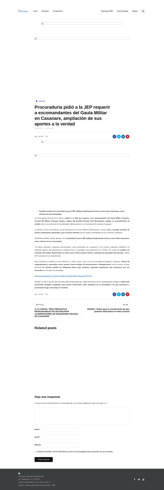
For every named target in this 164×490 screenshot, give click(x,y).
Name (37, 429)
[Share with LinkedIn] (123, 136)
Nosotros (45, 11)
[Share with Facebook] (114, 136)
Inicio (35, 11)
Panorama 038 (107, 11)
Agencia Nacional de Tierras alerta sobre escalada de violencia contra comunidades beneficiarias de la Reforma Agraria (95, 353)
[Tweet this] (119, 136)
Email (37, 437)
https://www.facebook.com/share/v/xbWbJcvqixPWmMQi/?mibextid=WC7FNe (63, 276)
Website (38, 445)
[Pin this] (127, 136)
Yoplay (135, 11)
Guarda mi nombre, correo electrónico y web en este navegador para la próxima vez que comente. (75, 452)
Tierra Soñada (122, 11)
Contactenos (58, 11)
